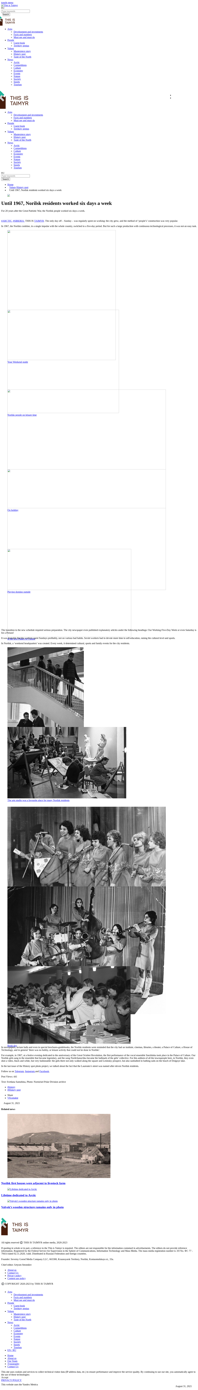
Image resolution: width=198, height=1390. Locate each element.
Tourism (18, 84)
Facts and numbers (23, 34)
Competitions (20, 65)
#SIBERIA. (19, 221)
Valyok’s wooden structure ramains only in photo (32, 1207)
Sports (17, 82)
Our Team (12, 1361)
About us (11, 1270)
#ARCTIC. (6, 221)
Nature (17, 76)
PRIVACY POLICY (11, 1380)
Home (10, 184)
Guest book (19, 43)
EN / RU (11, 1350)
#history (11, 1087)
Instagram (30, 1071)
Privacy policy (14, 1275)
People (10, 40)
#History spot (14, 1090)
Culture (17, 68)
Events (17, 73)
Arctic (17, 62)
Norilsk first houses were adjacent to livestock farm (33, 1183)
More (4, 1387)
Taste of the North (22, 56)
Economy (18, 70)
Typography (13, 1363)
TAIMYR (39, 221)
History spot (20, 54)
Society (17, 79)
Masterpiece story (22, 51)
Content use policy (16, 1278)
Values (10, 48)
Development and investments (28, 31)
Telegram (19, 1071)
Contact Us (12, 1272)
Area (9, 29)
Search (5, 179)
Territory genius (21, 45)
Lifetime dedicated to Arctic (18, 1195)
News (10, 59)
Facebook (44, 1071)
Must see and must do (24, 37)
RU (2, 8)
